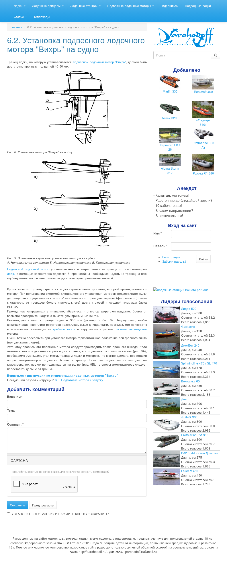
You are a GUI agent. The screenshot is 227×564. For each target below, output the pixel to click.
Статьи (19, 16)
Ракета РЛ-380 (203, 173)
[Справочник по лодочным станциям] (181, 289)
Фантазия (188, 326)
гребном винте (64, 329)
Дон (184, 399)
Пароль (160, 245)
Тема (11, 410)
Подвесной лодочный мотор (28, 269)
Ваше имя (14, 396)
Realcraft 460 (203, 91)
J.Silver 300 (189, 417)
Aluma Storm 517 (170, 170)
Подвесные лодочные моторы (129, 5)
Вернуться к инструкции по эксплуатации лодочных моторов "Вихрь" (62, 375)
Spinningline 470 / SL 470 (199, 363)
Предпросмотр (43, 505)
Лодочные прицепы (46, 5)
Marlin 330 (170, 91)
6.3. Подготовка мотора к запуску (79, 380)
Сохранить (17, 505)
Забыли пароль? (174, 261)
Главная (16, 27)
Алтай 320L (170, 118)
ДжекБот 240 (190, 345)
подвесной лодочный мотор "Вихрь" (99, 62)
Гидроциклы (169, 5)
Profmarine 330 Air (203, 145)
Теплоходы (41, 16)
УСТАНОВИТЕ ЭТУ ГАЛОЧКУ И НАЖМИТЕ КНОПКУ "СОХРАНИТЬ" (60, 514)
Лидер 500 (188, 308)
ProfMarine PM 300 (194, 435)
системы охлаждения (131, 329)
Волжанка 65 (190, 381)
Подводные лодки (198, 5)
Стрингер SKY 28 (170, 147)
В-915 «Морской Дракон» (199, 453)
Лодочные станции (84, 5)
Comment (15, 424)
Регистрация (171, 257)
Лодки (18, 5)
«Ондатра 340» (203, 122)
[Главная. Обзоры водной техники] (183, 37)
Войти (203, 259)
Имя (157, 233)
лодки (11, 273)
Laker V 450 (189, 471)
